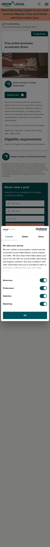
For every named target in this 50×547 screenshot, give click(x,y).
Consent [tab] (9, 236)
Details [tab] (25, 236)
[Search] (39, 4)
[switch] (43, 288)
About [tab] (41, 236)
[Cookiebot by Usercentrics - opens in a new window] (36, 229)
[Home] (3, 23)
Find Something (12, 24)
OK (25, 315)
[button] (46, 4)
